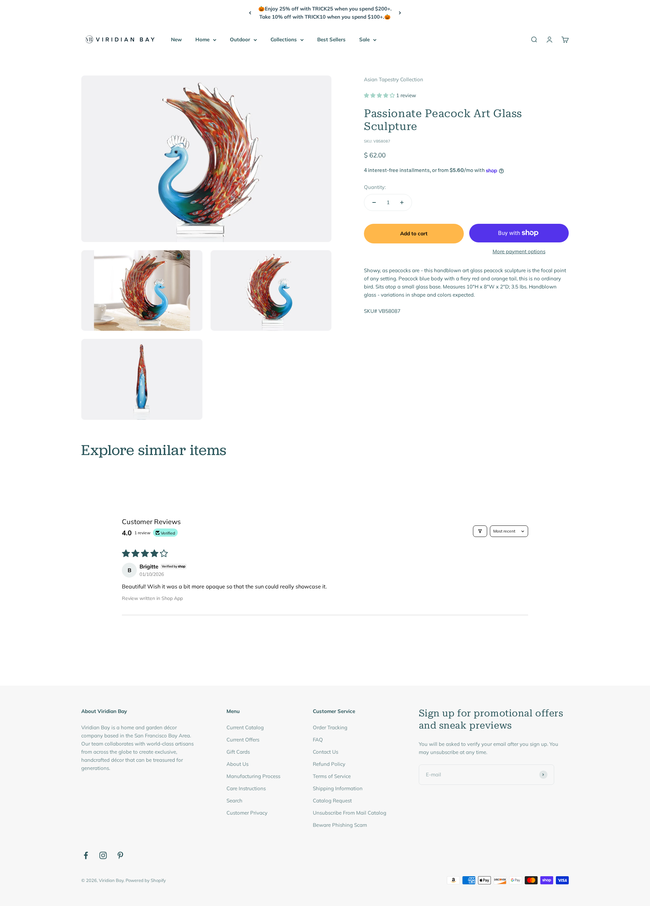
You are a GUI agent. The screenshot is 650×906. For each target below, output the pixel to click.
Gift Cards (238, 752)
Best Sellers (331, 39)
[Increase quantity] (402, 202)
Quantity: (375, 187)
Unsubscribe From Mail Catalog (349, 813)
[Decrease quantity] (374, 202)
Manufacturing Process (253, 776)
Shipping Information (338, 788)
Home (202, 39)
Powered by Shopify (146, 880)
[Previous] (250, 13)
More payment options (519, 251)
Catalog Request (332, 800)
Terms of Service (332, 776)
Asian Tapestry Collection (393, 79)
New (176, 39)
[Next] (400, 13)
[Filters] (480, 531)
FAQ (318, 739)
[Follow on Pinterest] (120, 855)
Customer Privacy (246, 813)
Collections (283, 39)
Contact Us (325, 752)
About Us (237, 764)
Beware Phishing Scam (340, 825)
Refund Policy (329, 764)
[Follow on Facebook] (85, 855)
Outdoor (240, 39)
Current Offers (242, 739)
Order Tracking (330, 727)
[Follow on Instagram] (103, 855)
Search (234, 800)
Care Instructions (246, 788)
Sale (364, 39)
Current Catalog (245, 727)
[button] (380, 95)
